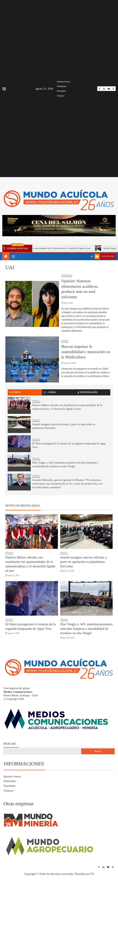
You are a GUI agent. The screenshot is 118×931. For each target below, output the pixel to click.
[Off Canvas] (4, 89)
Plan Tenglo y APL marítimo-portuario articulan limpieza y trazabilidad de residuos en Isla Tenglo (86, 628)
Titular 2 (36, 439)
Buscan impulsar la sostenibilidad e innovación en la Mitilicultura (85, 351)
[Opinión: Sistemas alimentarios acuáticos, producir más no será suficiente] (32, 304)
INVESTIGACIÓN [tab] (88, 392)
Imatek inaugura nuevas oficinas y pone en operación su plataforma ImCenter (83, 561)
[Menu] (13, 256)
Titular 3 (36, 476)
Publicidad (61, 86)
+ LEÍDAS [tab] (51, 392)
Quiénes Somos (63, 81)
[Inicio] (6, 257)
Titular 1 (36, 401)
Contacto (61, 96)
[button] (13, 256)
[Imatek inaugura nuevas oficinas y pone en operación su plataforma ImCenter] (19, 424)
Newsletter (61, 91)
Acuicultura (66, 275)
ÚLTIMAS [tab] (16, 392)
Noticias (64, 340)
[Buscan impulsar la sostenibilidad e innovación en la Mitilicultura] (32, 359)
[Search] (92, 256)
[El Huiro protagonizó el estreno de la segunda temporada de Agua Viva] (19, 443)
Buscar (10, 743)
